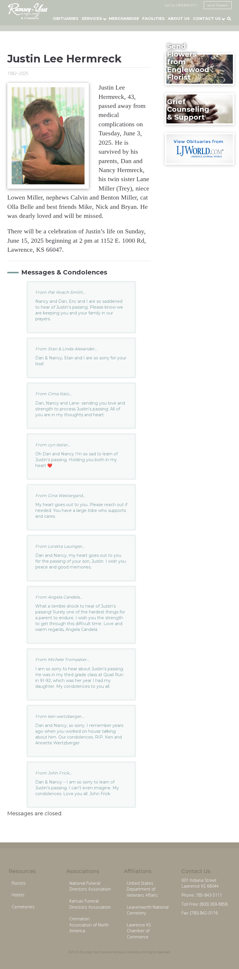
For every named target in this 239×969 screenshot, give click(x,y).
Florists (19, 883)
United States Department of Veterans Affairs (142, 889)
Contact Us (207, 18)
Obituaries (65, 18)
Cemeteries (23, 906)
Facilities (153, 18)
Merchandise (124, 18)
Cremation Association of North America (89, 924)
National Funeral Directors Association (90, 886)
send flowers (218, 5)
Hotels (18, 895)
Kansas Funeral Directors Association (90, 904)
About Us (179, 18)
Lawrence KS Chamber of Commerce (139, 931)
